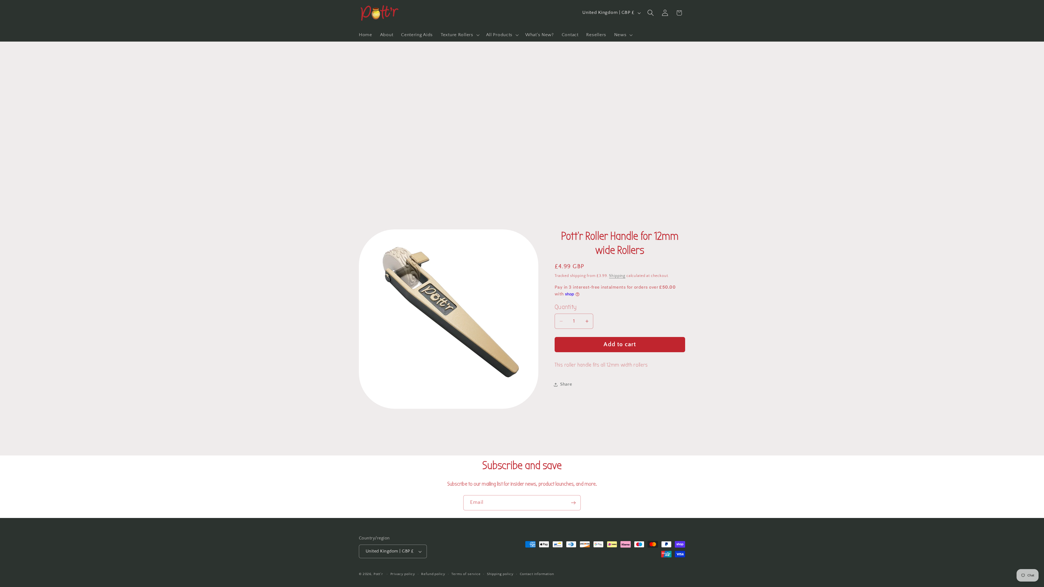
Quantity (566, 307)
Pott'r (378, 574)
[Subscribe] (573, 502)
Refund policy (433, 574)
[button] (459, 35)
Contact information (537, 574)
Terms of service (465, 574)
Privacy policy (402, 574)
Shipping (617, 276)
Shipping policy (500, 574)
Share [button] (566, 384)
